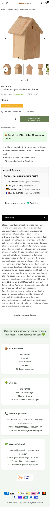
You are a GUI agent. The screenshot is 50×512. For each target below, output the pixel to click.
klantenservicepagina (27, 426)
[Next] (44, 38)
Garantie (25, 358)
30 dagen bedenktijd (25, 369)
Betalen (25, 365)
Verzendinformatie (11, 170)
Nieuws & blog (25, 396)
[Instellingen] (41, 3)
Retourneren (25, 361)
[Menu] (2, 3)
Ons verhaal (25, 388)
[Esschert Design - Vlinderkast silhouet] (18, 69)
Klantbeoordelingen (25, 392)
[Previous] (5, 38)
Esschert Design (6, 86)
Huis (3, 10)
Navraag (30, 111)
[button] (46, 3)
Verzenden (25, 354)
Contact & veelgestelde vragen (25, 399)
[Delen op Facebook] (28, 80)
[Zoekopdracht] (7, 3)
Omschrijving (9, 218)
